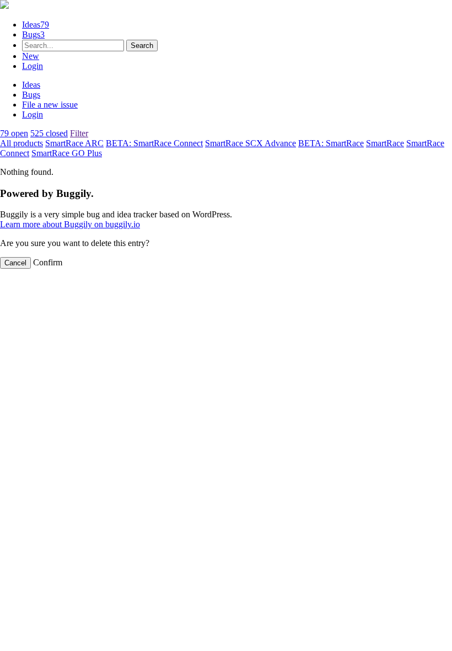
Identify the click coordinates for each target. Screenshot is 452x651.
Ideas (35, 24)
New (30, 56)
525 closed (49, 133)
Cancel (15, 263)
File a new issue (50, 104)
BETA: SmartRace (331, 143)
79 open (14, 133)
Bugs (33, 34)
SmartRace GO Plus (66, 153)
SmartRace (385, 143)
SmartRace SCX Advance (250, 143)
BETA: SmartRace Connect (154, 143)
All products (21, 143)
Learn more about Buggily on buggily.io (70, 224)
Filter (79, 133)
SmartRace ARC (74, 143)
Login (32, 66)
